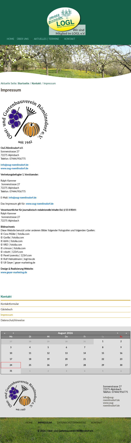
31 (11, 371)
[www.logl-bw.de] (66, 34)
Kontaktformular (10, 304)
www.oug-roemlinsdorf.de (15, 168)
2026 (70, 333)
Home (10, 39)
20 (66, 359)
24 (11, 365)
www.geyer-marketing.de (14, 272)
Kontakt (69, 39)
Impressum (7, 315)
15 (103, 353)
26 (48, 365)
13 (66, 353)
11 (30, 353)
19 (48, 359)
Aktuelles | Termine (46, 39)
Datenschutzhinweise (13, 320)
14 (84, 353)
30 (121, 365)
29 (103, 365)
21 (84, 359)
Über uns (23, 39)
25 (30, 365)
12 (48, 353)
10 (11, 353)
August (62, 333)
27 (66, 365)
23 (121, 359)
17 (11, 359)
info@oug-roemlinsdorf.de (14, 165)
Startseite (23, 83)
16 (121, 353)
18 (30, 359)
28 (84, 365)
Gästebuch (6, 309)
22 (103, 359)
